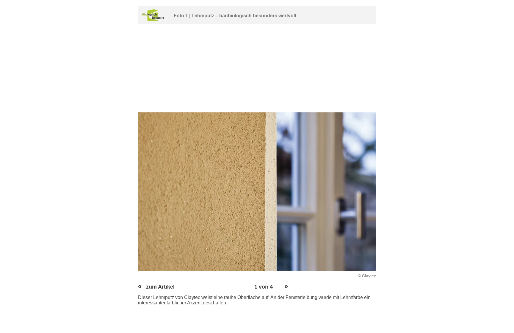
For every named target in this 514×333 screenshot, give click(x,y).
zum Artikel (156, 287)
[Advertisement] (257, 68)
